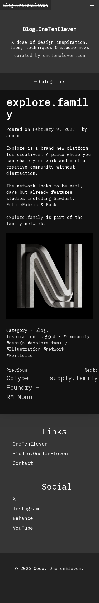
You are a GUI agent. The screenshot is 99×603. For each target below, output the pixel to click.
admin (13, 135)
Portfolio (21, 355)
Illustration (25, 349)
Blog (40, 330)
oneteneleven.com (64, 55)
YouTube (23, 528)
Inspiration (20, 336)
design (17, 342)
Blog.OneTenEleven (25, 5)
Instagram (26, 508)
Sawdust (63, 198)
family (14, 223)
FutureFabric (22, 204)
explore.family (24, 217)
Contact (23, 463)
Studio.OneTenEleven (40, 453)
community (78, 336)
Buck (51, 204)
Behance (23, 518)
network (55, 349)
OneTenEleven (30, 444)
